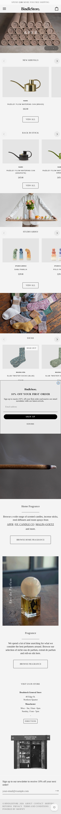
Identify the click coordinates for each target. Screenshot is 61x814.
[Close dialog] (58, 382)
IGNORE (30, 424)
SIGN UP (30, 417)
